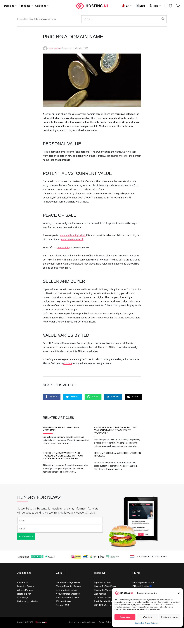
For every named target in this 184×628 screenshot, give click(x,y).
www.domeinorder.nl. (72, 239)
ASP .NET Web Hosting (105, 605)
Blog (142, 5)
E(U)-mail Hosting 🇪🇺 (142, 586)
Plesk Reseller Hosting (105, 601)
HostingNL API (24, 594)
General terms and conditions (81, 622)
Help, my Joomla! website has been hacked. (117, 454)
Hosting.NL (22, 19)
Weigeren (147, 617)
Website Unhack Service (67, 597)
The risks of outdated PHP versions (61, 428)
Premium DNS (62, 605)
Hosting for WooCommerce (107, 590)
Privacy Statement (151, 623)
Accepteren (125, 617)
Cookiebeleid (139, 623)
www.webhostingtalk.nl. (73, 235)
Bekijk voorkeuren (169, 617)
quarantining (63, 247)
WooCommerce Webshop (68, 594)
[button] (178, 593)
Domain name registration (68, 582)
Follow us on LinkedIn (27, 601)
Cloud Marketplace (103, 597)
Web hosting (100, 594)
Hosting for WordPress (105, 586)
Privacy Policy (105, 622)
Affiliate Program (25, 590)
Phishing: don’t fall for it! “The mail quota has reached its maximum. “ (115, 430)
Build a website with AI (66, 590)
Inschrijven (26, 536)
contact (67, 363)
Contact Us (22, 582)
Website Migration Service (68, 586)
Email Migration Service (143, 582)
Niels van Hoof (55, 48)
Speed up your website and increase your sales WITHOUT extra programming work (63, 456)
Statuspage (22, 597)
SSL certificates (63, 601)
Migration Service (25, 586)
